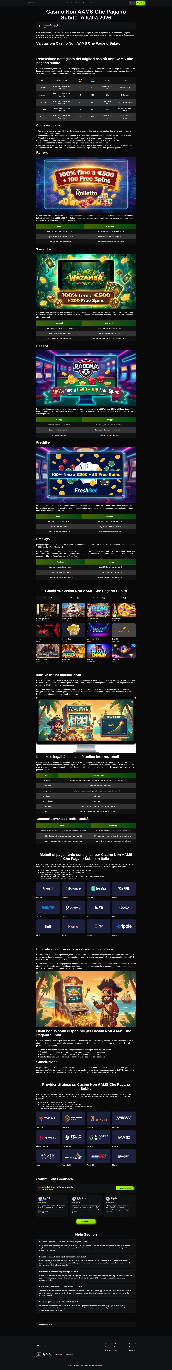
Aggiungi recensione (124, 1188)
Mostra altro (86, 1221)
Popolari (47, 598)
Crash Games (97, 598)
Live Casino (72, 598)
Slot (122, 598)
